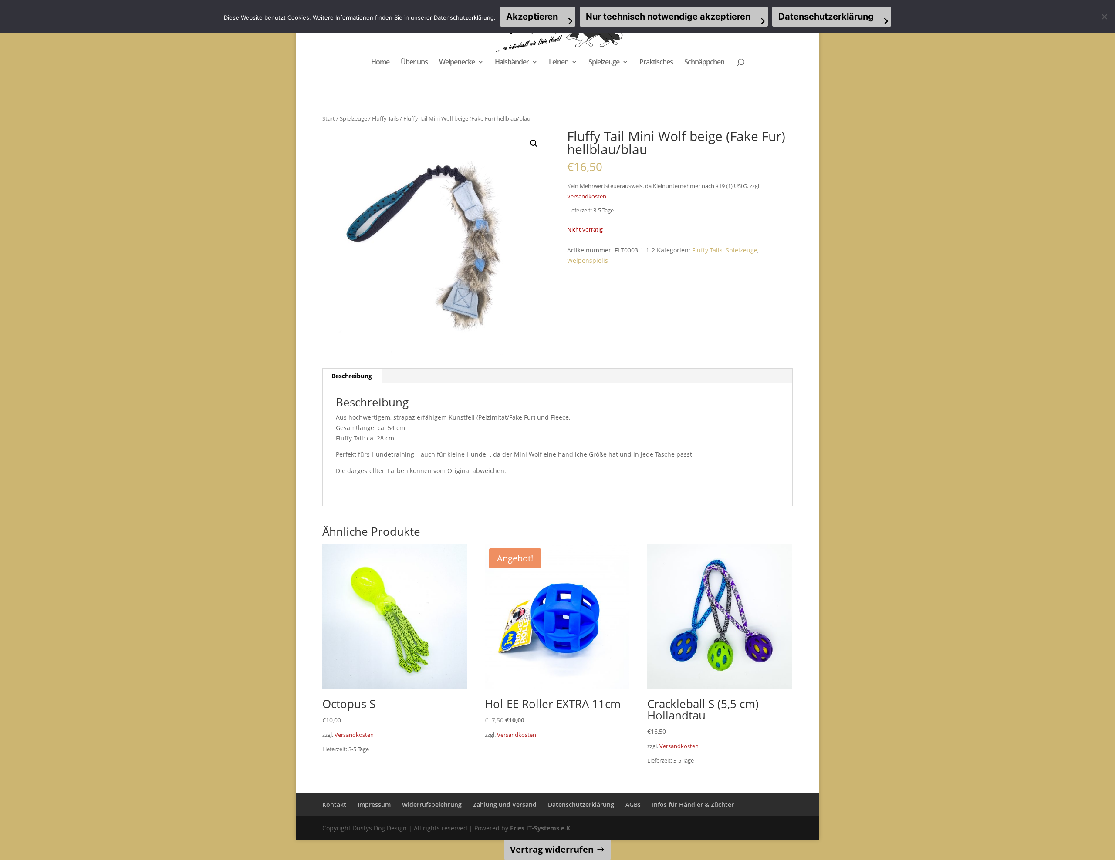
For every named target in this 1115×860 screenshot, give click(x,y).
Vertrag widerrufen (552, 849)
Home (380, 63)
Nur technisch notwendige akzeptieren (668, 16)
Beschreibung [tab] (351, 376)
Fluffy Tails (385, 118)
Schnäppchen (704, 63)
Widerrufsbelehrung (432, 804)
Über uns (414, 63)
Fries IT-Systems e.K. (541, 828)
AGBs (633, 804)
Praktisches (656, 63)
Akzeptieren (532, 16)
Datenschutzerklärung (581, 804)
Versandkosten (586, 196)
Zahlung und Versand (505, 804)
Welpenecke (457, 63)
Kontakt (334, 804)
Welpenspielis (587, 260)
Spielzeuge (603, 63)
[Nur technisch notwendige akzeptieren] (1104, 16)
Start (328, 118)
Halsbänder (512, 63)
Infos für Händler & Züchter (693, 804)
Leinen (558, 63)
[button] (534, 143)
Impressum (374, 804)
